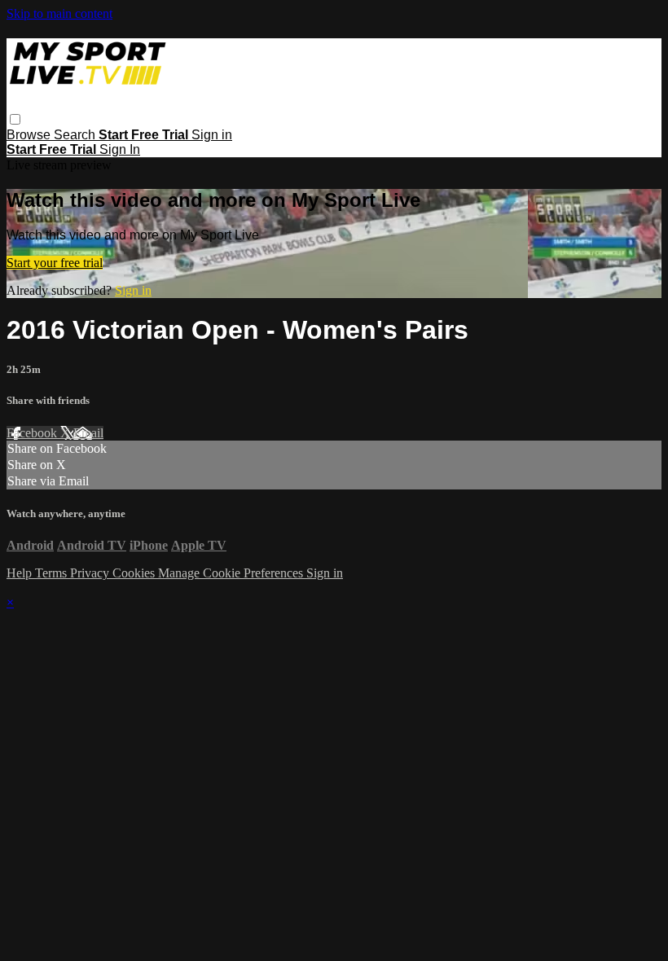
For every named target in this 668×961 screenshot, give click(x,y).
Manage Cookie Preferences (232, 573)
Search (76, 135)
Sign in (211, 135)
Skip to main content (59, 13)
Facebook (33, 433)
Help (21, 573)
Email (88, 433)
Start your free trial (55, 263)
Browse (30, 135)
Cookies (135, 573)
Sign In (119, 149)
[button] (15, 119)
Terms (52, 573)
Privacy (91, 573)
